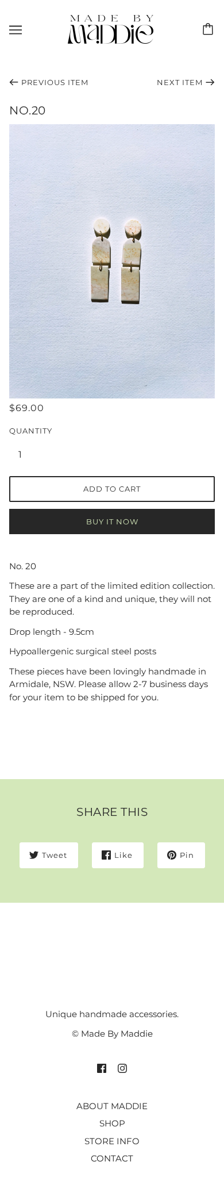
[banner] (110, 28)
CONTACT (112, 1158)
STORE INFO (112, 1141)
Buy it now (112, 521)
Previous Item (54, 82)
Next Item (180, 82)
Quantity (26, 430)
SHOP (112, 1123)
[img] (101, 1068)
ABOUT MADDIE (112, 1106)
